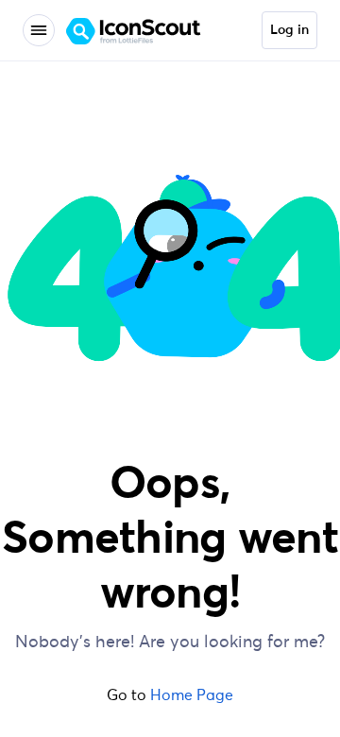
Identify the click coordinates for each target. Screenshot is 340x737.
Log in (289, 30)
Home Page (191, 694)
